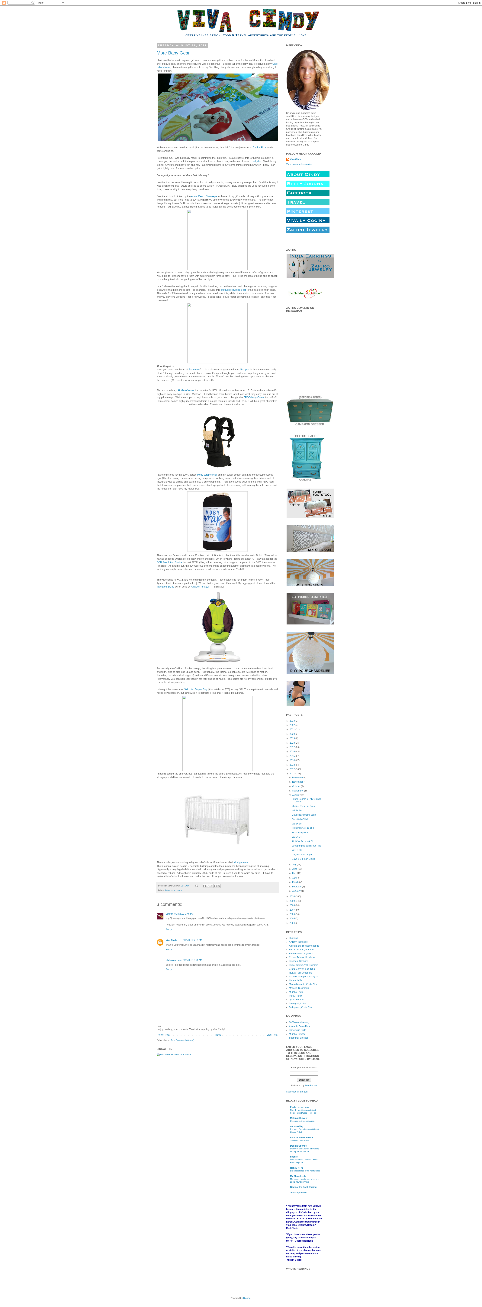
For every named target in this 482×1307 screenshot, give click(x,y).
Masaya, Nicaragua (299, 988)
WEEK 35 (297, 823)
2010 (292, 896)
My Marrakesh (298, 1176)
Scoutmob (194, 369)
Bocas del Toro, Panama (301, 949)
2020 (292, 734)
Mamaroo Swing (165, 586)
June (295, 869)
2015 (292, 756)
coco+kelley (296, 1126)
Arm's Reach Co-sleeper (204, 196)
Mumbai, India (296, 992)
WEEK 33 (297, 850)
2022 (292, 725)
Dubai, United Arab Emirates (303, 965)
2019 (292, 738)
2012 (292, 769)
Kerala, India (295, 980)
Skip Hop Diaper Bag (196, 689)
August (296, 795)
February (297, 886)
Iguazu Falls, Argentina (300, 972)
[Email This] (204, 886)
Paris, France (296, 995)
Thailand (293, 938)
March (295, 882)
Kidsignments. (241, 862)
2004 (292, 923)
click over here (174, 960)
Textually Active (298, 1192)
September (298, 790)
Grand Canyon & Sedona (302, 969)
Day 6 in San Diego (302, 854)
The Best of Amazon (299, 1140)
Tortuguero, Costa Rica (301, 1007)
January (296, 891)
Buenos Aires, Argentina (301, 953)
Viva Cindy (171, 940)
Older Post (272, 1034)
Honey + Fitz (296, 1168)
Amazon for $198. (200, 586)
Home (218, 1034)
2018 (292, 743)
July (294, 864)
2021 (292, 729)
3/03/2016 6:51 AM (192, 960)
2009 (292, 901)
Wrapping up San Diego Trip (306, 845)
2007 (292, 910)
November (298, 782)
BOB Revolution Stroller (170, 562)
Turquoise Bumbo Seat (233, 289)
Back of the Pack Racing (303, 1187)
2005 (292, 918)
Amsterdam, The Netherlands (304, 946)
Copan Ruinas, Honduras (302, 957)
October (296, 786)
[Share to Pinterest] (219, 886)
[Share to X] (212, 886)
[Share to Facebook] (215, 886)
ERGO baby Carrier (254, 397)
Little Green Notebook (301, 1137)
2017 (292, 747)
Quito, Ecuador (296, 999)
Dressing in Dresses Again (302, 1121)
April (294, 877)
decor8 (294, 1156)
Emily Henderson (299, 1107)
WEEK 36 (297, 810)
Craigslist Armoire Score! (304, 815)
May (294, 873)
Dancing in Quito (297, 1030)
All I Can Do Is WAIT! (302, 841)
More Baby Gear (173, 52)
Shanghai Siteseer (298, 1038)
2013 (292, 765)
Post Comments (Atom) (182, 1040)
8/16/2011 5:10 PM (192, 940)
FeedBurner (311, 1085)
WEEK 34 (297, 837)
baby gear (175, 890)
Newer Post (163, 1034)
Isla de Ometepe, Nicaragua (303, 976)
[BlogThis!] (208, 886)
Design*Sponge (298, 1146)
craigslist (257, 161)
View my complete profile (299, 164)
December (298, 777)
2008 (292, 905)
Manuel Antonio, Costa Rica (303, 984)
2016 (292, 751)
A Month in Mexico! (298, 942)
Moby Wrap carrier (207, 474)
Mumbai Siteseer (297, 1034)
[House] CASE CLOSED (304, 828)
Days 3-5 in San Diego (303, 859)
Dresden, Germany (298, 961)
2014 (292, 760)
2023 (292, 720)
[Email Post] (196, 886)
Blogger (247, 1298)
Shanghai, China (297, 1003)
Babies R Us (260, 147)
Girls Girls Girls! (300, 819)
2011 (292, 773)
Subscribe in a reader (297, 1091)
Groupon (244, 369)
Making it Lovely (298, 1118)
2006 (292, 914)
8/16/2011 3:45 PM (184, 913)
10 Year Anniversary (299, 1022)
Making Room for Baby (303, 806)
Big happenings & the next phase (305, 1171)
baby (167, 890)
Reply (169, 929)
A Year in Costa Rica (299, 1026)
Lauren (169, 913)
